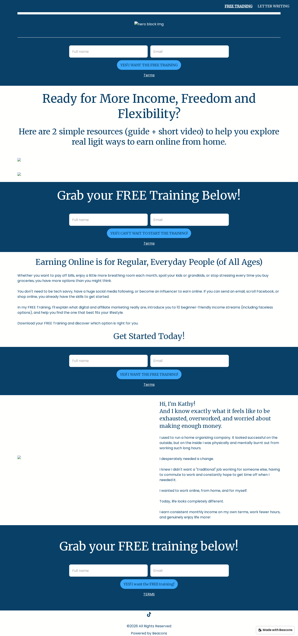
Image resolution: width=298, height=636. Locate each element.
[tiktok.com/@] (149, 615)
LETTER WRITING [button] (273, 6)
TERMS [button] (149, 594)
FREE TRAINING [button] (238, 6)
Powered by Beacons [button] (149, 633)
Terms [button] (149, 75)
